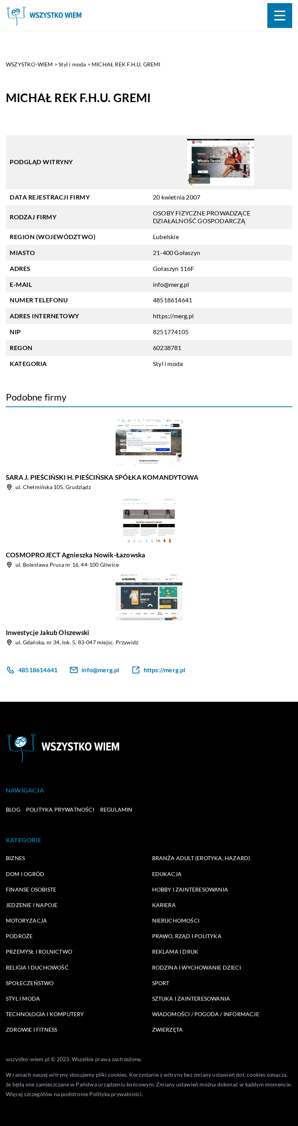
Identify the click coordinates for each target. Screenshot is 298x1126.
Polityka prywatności (60, 809)
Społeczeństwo (30, 983)
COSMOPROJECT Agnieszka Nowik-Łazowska (75, 555)
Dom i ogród (25, 874)
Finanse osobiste (31, 889)
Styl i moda (168, 363)
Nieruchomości (176, 920)
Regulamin (116, 809)
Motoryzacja (26, 920)
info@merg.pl (171, 284)
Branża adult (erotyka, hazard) (201, 858)
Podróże (19, 936)
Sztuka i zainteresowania (191, 998)
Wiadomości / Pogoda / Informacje (205, 1014)
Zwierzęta (167, 1029)
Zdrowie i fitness (31, 1029)
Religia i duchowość (37, 967)
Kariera (164, 905)
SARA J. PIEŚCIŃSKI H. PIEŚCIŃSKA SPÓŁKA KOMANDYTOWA (102, 477)
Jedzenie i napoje (31, 905)
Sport (161, 983)
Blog (13, 809)
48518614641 (172, 300)
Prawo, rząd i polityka (187, 936)
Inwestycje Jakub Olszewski (47, 632)
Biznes (15, 858)
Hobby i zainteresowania (190, 889)
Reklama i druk (175, 951)
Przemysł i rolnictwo (39, 951)
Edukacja (167, 874)
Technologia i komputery (45, 1014)
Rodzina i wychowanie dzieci (196, 967)
